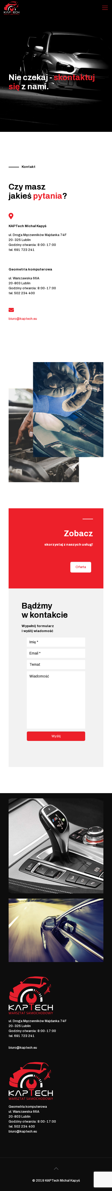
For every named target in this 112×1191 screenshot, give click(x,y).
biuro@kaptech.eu (23, 1048)
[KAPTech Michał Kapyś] (11, 7)
